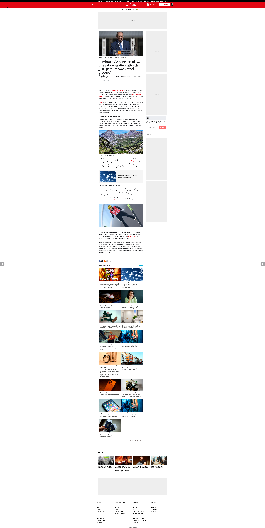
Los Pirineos (120, 85)
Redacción (101, 88)
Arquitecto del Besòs (114, 1)
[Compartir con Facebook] (100, 261)
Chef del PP (121, 1)
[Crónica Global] (132, 4)
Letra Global (118, 509)
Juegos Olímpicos (109, 85)
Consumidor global (120, 513)
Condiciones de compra (139, 520)
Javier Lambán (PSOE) (118, 90)
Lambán (101, 102)
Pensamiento (100, 511)
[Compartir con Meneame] (105, 261)
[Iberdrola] (139, 10)
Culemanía (118, 507)
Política (100, 59)
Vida (98, 507)
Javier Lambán (127, 85)
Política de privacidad (139, 511)
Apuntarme (162, 127)
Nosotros (136, 502)
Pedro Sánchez (132, 236)
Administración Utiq (138, 522)
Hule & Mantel (119, 516)
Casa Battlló (153, 1)
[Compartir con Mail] (107, 261)
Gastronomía (100, 518)
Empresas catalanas (138, 516)
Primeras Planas (101, 520)
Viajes (98, 513)
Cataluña (103, 85)
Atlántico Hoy (119, 511)
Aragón (115, 85)
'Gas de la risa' (126, 1)
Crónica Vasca (119, 505)
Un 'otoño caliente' (107, 1)
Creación (99, 509)
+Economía (100, 516)
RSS (134, 509)
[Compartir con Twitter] (102, 261)
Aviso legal (136, 505)
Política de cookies (138, 513)
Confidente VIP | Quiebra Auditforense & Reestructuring (140, 1)
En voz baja (100, 522)
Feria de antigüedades (159, 1)
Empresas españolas (138, 518)
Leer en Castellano (4, 7)
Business (99, 505)
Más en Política (102, 452)
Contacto (135, 507)
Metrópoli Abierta (120, 502)
